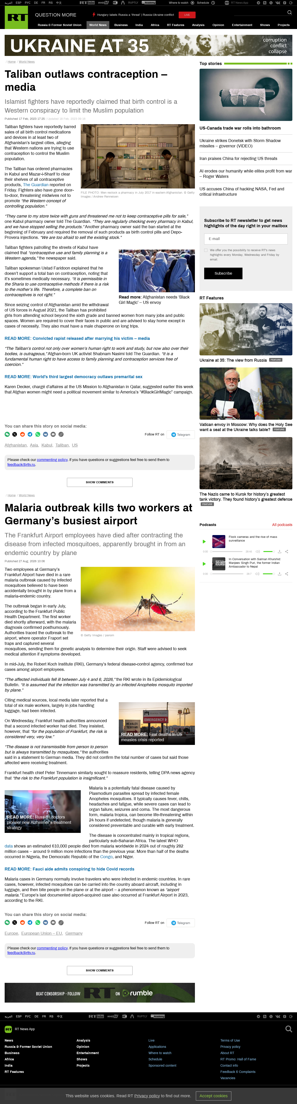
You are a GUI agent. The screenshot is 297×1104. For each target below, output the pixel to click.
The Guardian (35, 184)
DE (36, 2)
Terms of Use (230, 1040)
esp (19, 1016)
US (75, 445)
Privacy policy (230, 1047)
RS (51, 2)
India (139, 25)
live (187, 15)
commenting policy (52, 460)
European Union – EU (41, 933)
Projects (284, 25)
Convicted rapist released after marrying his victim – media (77, 338)
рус (28, 1016)
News (9, 1040)
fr (44, 1016)
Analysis (198, 25)
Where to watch (159, 1053)
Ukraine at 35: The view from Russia (234, 360)
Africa (155, 25)
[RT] (87, 3)
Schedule (155, 1059)
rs (51, 1016)
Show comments (100, 482)
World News (98, 25)
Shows (265, 25)
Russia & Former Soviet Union (59, 25)
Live (151, 1040)
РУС (28, 2)
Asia (34, 445)
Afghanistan (16, 445)
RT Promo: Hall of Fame (238, 1059)
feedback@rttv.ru (21, 465)
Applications (157, 1047)
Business (121, 25)
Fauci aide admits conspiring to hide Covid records (69, 869)
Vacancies (227, 1078)
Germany (74, 933)
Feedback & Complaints (237, 1072)
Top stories (211, 63)
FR (43, 2)
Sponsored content (162, 1065)
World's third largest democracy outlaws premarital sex (73, 376)
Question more (55, 14)
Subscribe (223, 273)
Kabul (47, 445)
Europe (11, 933)
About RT (227, 1053)
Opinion (218, 25)
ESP (18, 2)
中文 (59, 2)
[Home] (16, 17)
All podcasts (282, 525)
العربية (8, 2)
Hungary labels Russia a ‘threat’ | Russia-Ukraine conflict (135, 14)
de (37, 1016)
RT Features (175, 25)
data (9, 846)
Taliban (62, 445)
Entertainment (242, 25)
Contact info (229, 1065)
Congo (106, 856)
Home (12, 61)
